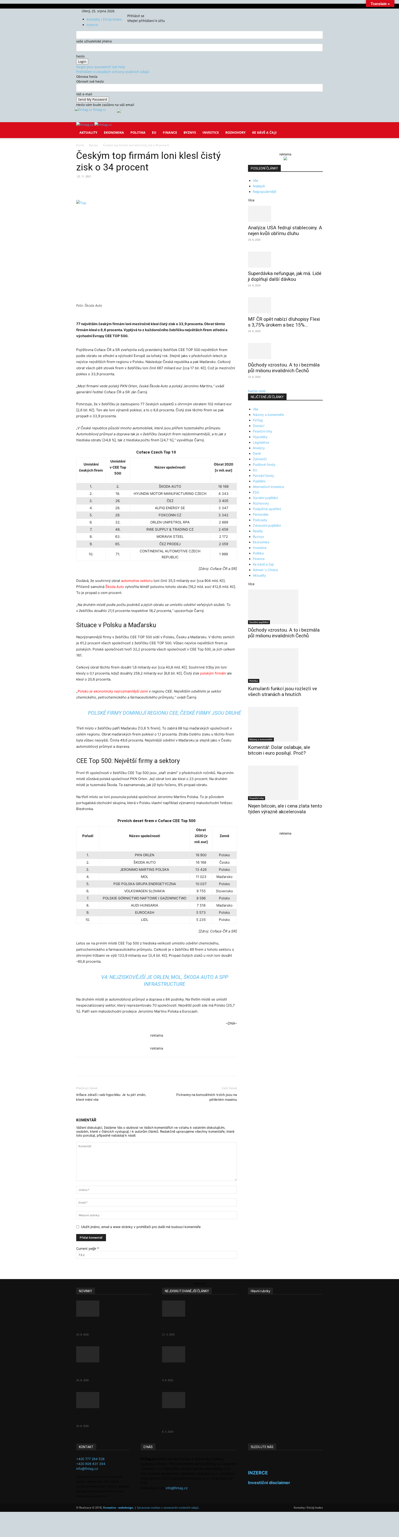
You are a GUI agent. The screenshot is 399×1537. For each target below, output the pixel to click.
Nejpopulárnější (264, 192)
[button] (317, 129)
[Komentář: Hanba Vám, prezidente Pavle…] (199, 1309)
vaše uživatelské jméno (94, 41)
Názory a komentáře (268, 415)
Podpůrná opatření (267, 509)
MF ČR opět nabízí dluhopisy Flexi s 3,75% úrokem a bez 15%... (284, 322)
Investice (211, 132)
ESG (256, 492)
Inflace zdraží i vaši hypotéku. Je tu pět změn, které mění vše (111, 1097)
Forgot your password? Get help (100, 67)
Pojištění (259, 481)
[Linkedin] (151, 186)
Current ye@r (87, 1248)
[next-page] (252, 827)
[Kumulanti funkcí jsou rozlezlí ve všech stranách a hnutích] (285, 665)
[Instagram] (138, 11)
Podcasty (260, 520)
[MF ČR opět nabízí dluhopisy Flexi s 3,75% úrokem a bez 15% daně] (285, 305)
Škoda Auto (114, 586)
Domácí (258, 426)
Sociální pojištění (265, 498)
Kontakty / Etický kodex (104, 19)
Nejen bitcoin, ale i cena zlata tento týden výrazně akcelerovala (285, 808)
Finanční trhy (262, 431)
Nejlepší (259, 186)
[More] (162, 186)
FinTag (258, 420)
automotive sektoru (137, 580)
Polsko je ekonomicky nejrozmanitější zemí (113, 691)
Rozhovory (235, 132)
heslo (80, 56)
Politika (137, 132)
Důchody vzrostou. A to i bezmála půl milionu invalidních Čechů (284, 367)
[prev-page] (249, 827)
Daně (257, 453)
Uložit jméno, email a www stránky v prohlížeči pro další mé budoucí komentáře (141, 1227)
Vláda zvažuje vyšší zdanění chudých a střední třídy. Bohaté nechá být (195, 1419)
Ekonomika (114, 132)
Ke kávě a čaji (264, 132)
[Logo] (85, 124)
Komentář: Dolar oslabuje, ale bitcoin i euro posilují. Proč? (279, 750)
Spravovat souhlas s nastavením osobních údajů (167, 1508)
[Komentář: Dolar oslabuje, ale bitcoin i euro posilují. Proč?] (285, 724)
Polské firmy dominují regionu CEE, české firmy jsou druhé (164, 713)
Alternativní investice (268, 487)
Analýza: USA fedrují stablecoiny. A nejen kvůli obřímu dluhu (285, 230)
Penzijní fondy (263, 476)
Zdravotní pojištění (267, 525)
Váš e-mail (84, 94)
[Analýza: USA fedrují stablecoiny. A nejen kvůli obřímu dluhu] (285, 214)
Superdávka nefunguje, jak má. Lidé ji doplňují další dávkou (284, 276)
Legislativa (261, 442)
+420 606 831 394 (90, 1464)
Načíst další (257, 391)
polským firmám (213, 673)
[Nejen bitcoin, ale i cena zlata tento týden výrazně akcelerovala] (285, 782)
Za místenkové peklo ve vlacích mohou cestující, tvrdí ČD (195, 1371)
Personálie (260, 514)
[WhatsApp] (140, 186)
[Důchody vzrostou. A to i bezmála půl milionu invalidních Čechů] (285, 351)
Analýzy (259, 448)
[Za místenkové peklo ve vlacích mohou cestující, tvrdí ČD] (199, 1354)
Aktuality (88, 132)
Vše (255, 180)
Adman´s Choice (265, 570)
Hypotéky (260, 437)
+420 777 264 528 (90, 1459)
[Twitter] (141, 11)
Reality (258, 531)
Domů (80, 145)
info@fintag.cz (87, 1468)
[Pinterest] (129, 186)
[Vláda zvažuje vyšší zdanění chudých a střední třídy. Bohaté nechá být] (199, 1400)
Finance (170, 132)
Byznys (190, 132)
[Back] (149, 11)
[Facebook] (134, 11)
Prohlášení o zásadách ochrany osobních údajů (112, 72)
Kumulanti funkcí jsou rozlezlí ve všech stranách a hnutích (282, 691)
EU (154, 132)
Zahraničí (260, 459)
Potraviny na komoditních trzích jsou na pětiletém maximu (206, 1097)
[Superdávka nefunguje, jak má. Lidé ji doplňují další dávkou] (285, 259)
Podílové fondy (264, 464)
